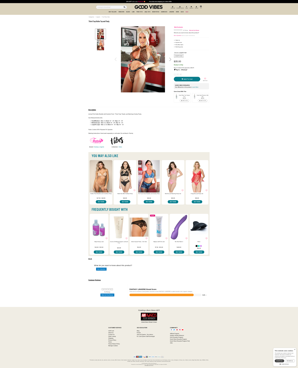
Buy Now (101, 202)
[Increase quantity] (181, 74)
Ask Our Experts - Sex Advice (145, 334)
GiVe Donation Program (176, 337)
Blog (138, 331)
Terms (110, 342)
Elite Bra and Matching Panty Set (173, 193)
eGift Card (111, 331)
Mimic (199, 241)
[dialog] (284, 357)
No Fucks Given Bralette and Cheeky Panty (149, 193)
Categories (91, 17)
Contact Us (111, 334)
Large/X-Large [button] (178, 55)
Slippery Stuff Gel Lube (159, 241)
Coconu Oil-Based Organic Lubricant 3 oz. (119, 242)
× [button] (294, 349)
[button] (170, 59)
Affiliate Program (174, 333)
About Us (110, 332)
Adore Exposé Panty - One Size (139, 241)
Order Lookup (112, 336)
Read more (283, 357)
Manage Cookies (113, 345)
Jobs (171, 343)
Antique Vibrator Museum (177, 335)
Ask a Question (177, 35)
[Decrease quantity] (175, 74)
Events (139, 332)
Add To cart (188, 79)
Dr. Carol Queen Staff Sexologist (146, 336)
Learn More (195, 87)
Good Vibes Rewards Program (178, 339)
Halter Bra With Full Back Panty (125, 193)
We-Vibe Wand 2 (179, 241)
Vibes (120, 147)
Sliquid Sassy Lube (99, 241)
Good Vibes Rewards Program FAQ (180, 341)
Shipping (110, 338)
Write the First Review (194, 30)
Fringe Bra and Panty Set (197, 193)
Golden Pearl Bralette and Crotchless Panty (101, 193)
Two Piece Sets (106, 17)
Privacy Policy (112, 340)
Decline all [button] (290, 360)
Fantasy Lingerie (99, 147)
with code (135, 1)
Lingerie (98, 17)
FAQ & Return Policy (114, 344)
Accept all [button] (279, 360)
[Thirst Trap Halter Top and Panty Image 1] (143, 59)
